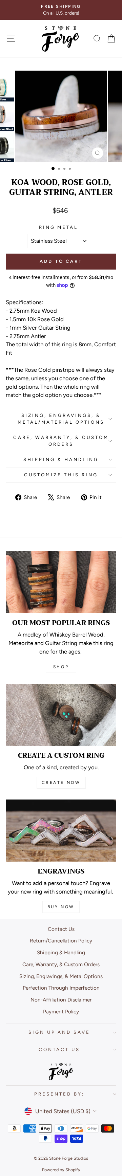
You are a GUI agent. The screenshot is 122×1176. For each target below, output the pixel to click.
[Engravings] (61, 831)
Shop (61, 666)
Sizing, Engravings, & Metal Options (61, 976)
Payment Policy (61, 1011)
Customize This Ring (61, 474)
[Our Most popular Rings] (61, 582)
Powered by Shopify (61, 1169)
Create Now (61, 782)
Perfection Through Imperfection (61, 988)
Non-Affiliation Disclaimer (61, 999)
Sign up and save (59, 1032)
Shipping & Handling (61, 459)
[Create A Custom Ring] (61, 715)
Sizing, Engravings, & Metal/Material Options (61, 418)
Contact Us (61, 929)
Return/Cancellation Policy (61, 940)
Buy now (61, 906)
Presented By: (59, 1094)
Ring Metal (58, 227)
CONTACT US (59, 1049)
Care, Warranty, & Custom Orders (60, 441)
